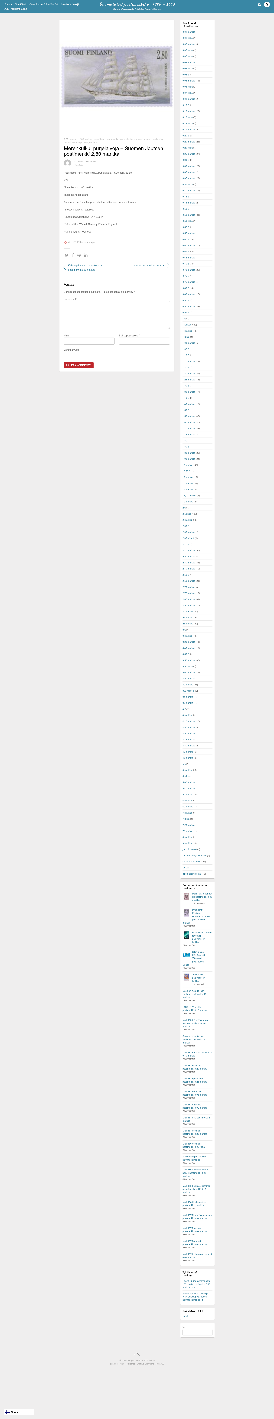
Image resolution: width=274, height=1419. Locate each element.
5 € (184, 763)
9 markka (187, 843)
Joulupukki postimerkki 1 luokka (199, 977)
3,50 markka (189, 660)
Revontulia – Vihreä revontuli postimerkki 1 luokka (202, 937)
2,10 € (186, 544)
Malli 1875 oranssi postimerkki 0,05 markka (195, 1093)
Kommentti (70, 299)
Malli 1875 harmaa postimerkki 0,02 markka (195, 1106)
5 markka (187, 770)
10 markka (188, 465)
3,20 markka (189, 641)
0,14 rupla (188, 123)
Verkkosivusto (71, 350)
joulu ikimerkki (190, 849)
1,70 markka (189, 428)
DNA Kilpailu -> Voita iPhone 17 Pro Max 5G (36, 4)
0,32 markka (189, 172)
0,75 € (186, 275)
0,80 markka (189, 294)
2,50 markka (189, 580)
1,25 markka (189, 379)
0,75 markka (189, 281)
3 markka (187, 635)
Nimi (67, 335)
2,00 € (186, 526)
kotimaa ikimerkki (191, 861)
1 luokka (187, 324)
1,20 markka (189, 373)
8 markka (187, 837)
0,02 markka (189, 44)
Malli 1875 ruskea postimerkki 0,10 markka (197, 1054)
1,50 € (186, 410)
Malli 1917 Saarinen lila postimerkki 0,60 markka (202, 896)
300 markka (188, 690)
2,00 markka (189, 532)
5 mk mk (187, 776)
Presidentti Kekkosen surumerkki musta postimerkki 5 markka (196, 916)
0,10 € (186, 105)
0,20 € (186, 135)
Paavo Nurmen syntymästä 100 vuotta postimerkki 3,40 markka (196, 1284)
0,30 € (186, 159)
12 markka (188, 477)
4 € (184, 709)
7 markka (187, 812)
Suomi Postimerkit (85, 161)
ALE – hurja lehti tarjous (15, 8)
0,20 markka (189, 141)
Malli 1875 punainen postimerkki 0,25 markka (195, 1080)
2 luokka (187, 513)
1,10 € (186, 355)
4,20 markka (189, 721)
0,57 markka (189, 233)
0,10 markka (189, 111)
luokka (186, 867)
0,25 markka (189, 153)
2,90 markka (189, 605)
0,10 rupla (188, 117)
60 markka (188, 806)
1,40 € (186, 397)
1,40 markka (189, 404)
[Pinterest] (79, 255)
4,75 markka (189, 739)
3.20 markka (189, 678)
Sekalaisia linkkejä (70, 4)
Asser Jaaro (99, 139)
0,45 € (186, 196)
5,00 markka (189, 782)
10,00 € (186, 471)
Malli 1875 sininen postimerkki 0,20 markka (195, 1067)
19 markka (188, 501)
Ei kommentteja (86, 242)
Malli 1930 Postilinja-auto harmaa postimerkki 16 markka (195, 1023)
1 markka (187, 330)
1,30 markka (189, 391)
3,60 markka (189, 672)
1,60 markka (189, 422)
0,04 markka (189, 62)
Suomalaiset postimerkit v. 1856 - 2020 (137, 1360)
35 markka (188, 702)
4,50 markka (189, 733)
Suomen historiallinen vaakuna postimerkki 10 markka (194, 994)
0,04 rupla (188, 68)
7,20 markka (189, 824)
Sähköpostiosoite (129, 335)
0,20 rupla (188, 147)
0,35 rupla (188, 184)
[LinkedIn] (86, 255)
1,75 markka (189, 434)
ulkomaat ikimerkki (192, 873)
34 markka (188, 696)
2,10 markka (189, 550)
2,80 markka (70, 139)
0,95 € (186, 312)
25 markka (188, 623)
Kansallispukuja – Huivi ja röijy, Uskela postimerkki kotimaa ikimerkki (195, 1296)
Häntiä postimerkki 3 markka (143, 265)
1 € (184, 318)
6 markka (187, 800)
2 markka (187, 519)
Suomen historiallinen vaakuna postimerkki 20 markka (194, 1039)
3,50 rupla (188, 666)
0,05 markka (189, 80)
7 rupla (186, 818)
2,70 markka (189, 587)
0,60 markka (189, 245)
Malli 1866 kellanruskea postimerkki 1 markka (194, 1203)
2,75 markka (189, 593)
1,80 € (186, 446)
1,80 (185, 440)
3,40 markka (189, 648)
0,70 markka (189, 269)
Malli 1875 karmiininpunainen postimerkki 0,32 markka (197, 1216)
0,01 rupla (188, 37)
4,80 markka (189, 745)
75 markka (188, 831)
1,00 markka (189, 342)
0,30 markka (189, 166)
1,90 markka (189, 458)
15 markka (188, 483)
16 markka (188, 489)
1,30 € (186, 385)
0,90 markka (189, 306)
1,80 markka (189, 452)
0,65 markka (189, 257)
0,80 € (186, 288)
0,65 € (186, 251)
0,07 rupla (188, 92)
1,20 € (186, 367)
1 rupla (186, 336)
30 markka (188, 684)
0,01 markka (189, 31)
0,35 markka (189, 178)
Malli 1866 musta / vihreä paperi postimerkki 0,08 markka (195, 1172)
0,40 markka (189, 190)
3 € (184, 629)
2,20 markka (189, 556)
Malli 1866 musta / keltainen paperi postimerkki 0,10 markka (197, 1189)
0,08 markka (189, 98)
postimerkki (157, 139)
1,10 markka (189, 361)
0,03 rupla (188, 56)
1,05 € (186, 349)
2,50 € (186, 574)
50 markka (188, 794)
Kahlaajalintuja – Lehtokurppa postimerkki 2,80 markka (85, 267)
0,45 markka (189, 202)
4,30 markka (189, 727)
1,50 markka (189, 416)
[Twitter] (67, 255)
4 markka (187, 715)
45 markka (188, 757)
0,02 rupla (188, 50)
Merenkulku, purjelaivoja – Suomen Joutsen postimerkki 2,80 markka (113, 150)
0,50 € (186, 208)
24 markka (188, 617)
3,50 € (186, 654)
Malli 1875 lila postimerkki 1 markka (196, 1119)
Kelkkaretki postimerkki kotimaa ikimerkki (194, 1158)
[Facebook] (74, 255)
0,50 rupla (188, 220)
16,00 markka (189, 495)
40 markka (188, 751)
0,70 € (186, 263)
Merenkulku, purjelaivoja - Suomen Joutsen (128, 139)
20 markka (188, 611)
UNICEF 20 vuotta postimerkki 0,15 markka (195, 1008)
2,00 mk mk (188, 538)
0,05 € (186, 74)
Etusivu (8, 4)
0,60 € (186, 239)
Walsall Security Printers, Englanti (81, 142)
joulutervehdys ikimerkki (194, 855)
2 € (184, 507)
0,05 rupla (188, 86)
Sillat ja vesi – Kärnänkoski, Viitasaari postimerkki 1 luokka (194, 958)
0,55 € (186, 227)
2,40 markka (189, 568)
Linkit (185, 1315)
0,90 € (186, 300)
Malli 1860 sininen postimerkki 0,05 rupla (194, 1145)
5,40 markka (189, 788)
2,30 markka (189, 562)
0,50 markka (189, 214)
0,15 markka (189, 129)
